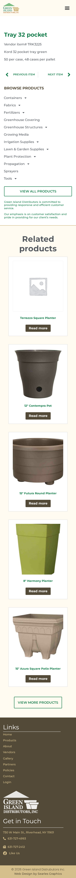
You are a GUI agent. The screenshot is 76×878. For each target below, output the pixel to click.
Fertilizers (12, 112)
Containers (13, 98)
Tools (8, 178)
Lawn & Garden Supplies (24, 149)
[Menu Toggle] (67, 8)
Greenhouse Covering (22, 120)
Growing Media (16, 134)
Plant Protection (17, 156)
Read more (38, 328)
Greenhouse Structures (23, 127)
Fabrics (10, 105)
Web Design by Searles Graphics (38, 874)
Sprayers (11, 171)
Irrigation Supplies (19, 142)
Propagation (14, 164)
